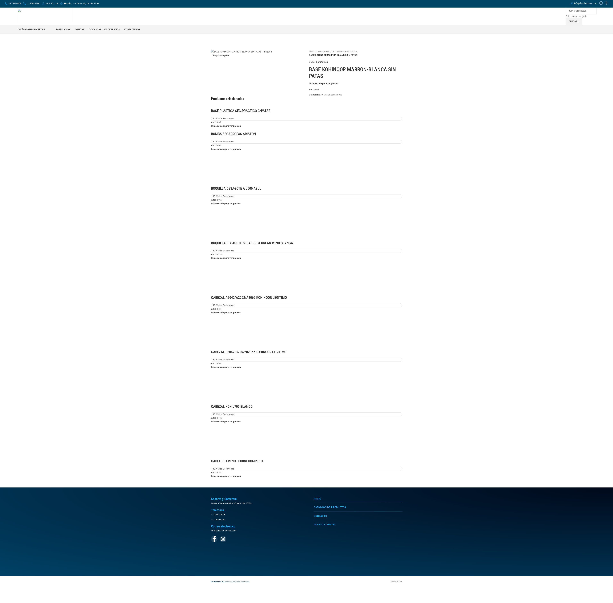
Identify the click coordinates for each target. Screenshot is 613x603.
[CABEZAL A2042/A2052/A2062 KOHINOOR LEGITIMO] (306, 277)
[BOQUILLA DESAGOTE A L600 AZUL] (306, 168)
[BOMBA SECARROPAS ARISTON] (217, 129)
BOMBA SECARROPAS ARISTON (233, 134)
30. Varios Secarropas (344, 51)
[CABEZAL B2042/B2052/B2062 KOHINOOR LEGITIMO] (306, 332)
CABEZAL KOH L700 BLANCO (232, 407)
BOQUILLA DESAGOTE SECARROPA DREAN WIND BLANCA (252, 243)
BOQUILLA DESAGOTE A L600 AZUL (236, 188)
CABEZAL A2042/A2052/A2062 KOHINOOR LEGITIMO (249, 298)
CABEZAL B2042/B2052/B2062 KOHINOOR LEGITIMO (248, 352)
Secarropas (323, 51)
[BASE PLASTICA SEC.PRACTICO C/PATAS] (217, 106)
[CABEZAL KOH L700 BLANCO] (306, 386)
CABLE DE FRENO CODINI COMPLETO (237, 461)
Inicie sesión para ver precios (324, 83)
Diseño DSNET (396, 582)
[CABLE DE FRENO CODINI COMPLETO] (306, 440)
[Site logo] (45, 15)
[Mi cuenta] (594, 29)
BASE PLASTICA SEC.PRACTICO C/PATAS (240, 111)
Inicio (311, 51)
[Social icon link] (214, 539)
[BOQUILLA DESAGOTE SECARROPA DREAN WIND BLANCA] (306, 223)
